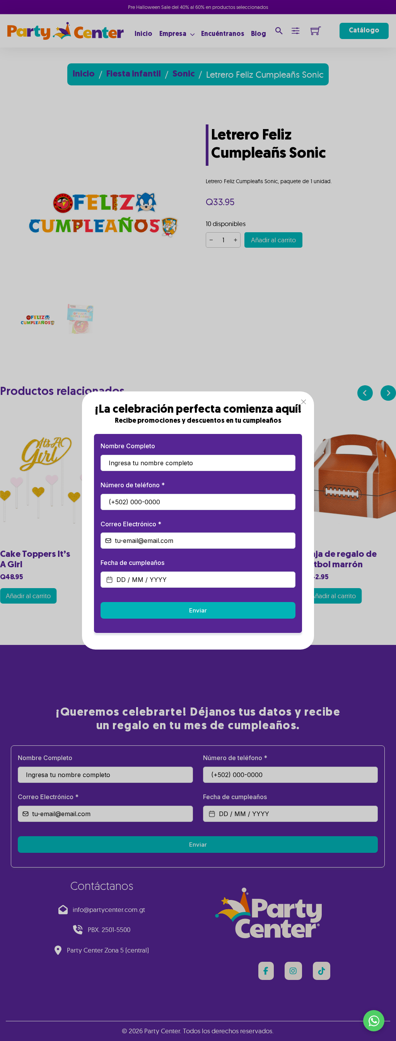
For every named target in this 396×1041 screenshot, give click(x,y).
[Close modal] (303, 402)
